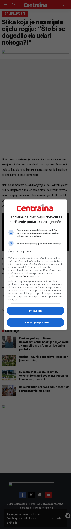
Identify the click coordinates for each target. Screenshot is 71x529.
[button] (35, 251)
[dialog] (36, 264)
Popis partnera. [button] (31, 276)
